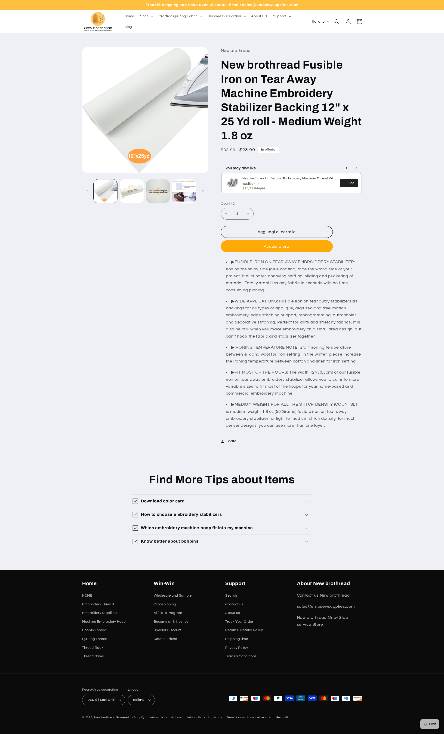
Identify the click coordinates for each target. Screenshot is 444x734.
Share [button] (231, 441)
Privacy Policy (236, 647)
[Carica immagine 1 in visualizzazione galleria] (105, 191)
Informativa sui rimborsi (165, 717)
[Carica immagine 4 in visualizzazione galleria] (184, 191)
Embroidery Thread (98, 604)
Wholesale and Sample (173, 595)
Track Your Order (239, 621)
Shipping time (236, 639)
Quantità (228, 203)
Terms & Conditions (240, 656)
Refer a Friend (165, 639)
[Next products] (357, 168)
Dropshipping (165, 604)
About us (232, 613)
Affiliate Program (168, 613)
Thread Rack (92, 647)
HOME (87, 595)
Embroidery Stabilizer (100, 613)
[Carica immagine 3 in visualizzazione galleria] (158, 191)
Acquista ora (276, 246)
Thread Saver (93, 656)
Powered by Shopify (130, 717)
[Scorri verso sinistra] (87, 191)
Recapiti (282, 717)
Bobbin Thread (94, 630)
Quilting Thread (95, 639)
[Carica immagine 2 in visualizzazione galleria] (132, 191)
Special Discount (168, 630)
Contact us (234, 604)
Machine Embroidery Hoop (104, 621)
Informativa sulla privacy (204, 717)
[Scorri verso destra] (203, 191)
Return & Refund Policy (244, 630)
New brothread (104, 717)
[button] (146, 16)
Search (231, 595)
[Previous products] (347, 168)
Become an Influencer (172, 621)
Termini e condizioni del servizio (249, 717)
